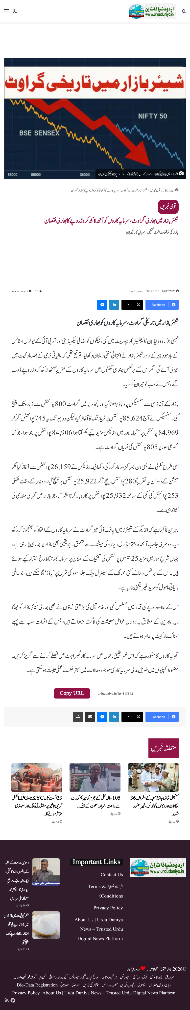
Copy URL (72, 693)
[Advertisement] (95, 39)
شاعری (142, 985)
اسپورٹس (125, 977)
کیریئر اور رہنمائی (58, 977)
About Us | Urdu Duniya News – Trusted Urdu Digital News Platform (98, 929)
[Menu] (6, 13)
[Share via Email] (90, 717)
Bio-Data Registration (37, 985)
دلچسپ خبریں (127, 985)
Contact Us (112, 874)
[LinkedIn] (114, 305)
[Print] (78, 717)
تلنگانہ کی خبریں (91, 985)
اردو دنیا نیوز (134, 969)
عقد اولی (75, 985)
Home (169, 190)
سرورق (169, 977)
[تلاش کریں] (183, 13)
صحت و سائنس (109, 985)
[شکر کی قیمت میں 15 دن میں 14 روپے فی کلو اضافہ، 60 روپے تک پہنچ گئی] (46, 925)
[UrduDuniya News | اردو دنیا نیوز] (152, 11)
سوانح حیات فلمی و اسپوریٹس (84, 977)
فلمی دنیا (42, 977)
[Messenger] (102, 305)
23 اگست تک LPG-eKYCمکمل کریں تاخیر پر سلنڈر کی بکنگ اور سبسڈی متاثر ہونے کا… (37, 806)
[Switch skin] (14, 13)
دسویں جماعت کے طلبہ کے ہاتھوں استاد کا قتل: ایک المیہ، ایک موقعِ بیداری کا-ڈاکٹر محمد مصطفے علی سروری (17, 881)
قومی (144, 977)
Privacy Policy (108, 908)
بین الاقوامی (156, 977)
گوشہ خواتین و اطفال (25, 977)
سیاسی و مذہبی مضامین (159, 985)
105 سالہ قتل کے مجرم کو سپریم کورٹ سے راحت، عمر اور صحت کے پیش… (95, 802)
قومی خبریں (155, 190)
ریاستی (136, 977)
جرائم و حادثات (109, 977)
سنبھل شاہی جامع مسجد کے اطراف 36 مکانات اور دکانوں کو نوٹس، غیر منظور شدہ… (154, 806)
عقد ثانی (64, 985)
